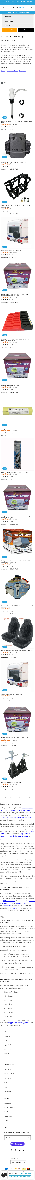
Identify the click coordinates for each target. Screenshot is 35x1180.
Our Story (7, 1036)
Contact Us (7, 1070)
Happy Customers (9, 1045)
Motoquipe (7, 1175)
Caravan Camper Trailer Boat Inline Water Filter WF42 (14, 472)
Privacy (6, 1058)
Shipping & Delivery (10, 1074)
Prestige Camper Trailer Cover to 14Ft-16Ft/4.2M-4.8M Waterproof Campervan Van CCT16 (14, 384)
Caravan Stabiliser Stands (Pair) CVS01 (11, 782)
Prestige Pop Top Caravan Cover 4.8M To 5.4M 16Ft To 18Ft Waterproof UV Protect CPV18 (15, 561)
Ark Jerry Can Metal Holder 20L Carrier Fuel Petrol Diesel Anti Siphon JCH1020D (16, 206)
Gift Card (6, 1120)
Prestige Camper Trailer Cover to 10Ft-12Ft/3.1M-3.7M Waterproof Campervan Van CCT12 (14, 738)
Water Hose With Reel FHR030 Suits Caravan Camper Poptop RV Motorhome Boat (17, 606)
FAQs (5, 1083)
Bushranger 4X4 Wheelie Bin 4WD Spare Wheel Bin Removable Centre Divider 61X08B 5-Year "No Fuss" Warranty (16, 161)
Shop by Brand (8, 1112)
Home (3, 71)
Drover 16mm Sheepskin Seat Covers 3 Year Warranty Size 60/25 (17, 650)
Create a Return (9, 1091)
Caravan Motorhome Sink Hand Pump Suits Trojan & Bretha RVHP (16, 122)
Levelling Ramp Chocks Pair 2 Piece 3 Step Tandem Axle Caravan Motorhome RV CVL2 (15, 339)
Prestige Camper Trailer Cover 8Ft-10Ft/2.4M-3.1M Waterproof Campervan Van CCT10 (16, 516)
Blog (5, 1040)
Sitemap (6, 1054)
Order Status (8, 1049)
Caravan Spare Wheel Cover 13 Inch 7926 (11, 694)
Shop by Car (7, 1103)
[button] (4, 7)
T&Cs (5, 1087)
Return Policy (8, 1116)
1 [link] (5, 797)
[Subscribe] (29, 1137)
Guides (6, 1127)
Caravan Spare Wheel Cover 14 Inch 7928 (11, 250)
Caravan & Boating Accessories (16, 71)
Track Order (7, 1078)
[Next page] (30, 797)
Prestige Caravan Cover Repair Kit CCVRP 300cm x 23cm (15, 429)
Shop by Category (9, 1107)
